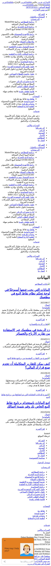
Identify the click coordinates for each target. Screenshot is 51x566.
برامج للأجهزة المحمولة (24, 34)
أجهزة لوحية (29, 101)
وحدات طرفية (28, 104)
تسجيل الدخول (43, 462)
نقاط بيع (30, 99)
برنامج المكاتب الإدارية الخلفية (21, 54)
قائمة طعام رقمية (26, 91)
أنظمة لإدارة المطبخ (25, 106)
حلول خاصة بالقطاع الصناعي (21, 74)
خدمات (36, 111)
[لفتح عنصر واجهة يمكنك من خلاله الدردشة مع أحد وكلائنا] (18, 551)
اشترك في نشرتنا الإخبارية (38, 564)
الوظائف (41, 138)
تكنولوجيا (46, 307)
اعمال (47, 305)
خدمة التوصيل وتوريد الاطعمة (21, 47)
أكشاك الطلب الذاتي (25, 86)
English (28, 2)
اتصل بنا (41, 140)
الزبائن (42, 130)
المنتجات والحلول (37, 17)
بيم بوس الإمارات (42, 561)
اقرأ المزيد (40, 320)
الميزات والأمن (33, 125)
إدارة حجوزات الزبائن (25, 81)
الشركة (41, 14)
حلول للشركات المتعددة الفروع (20, 66)
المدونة (42, 133)
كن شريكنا (40, 128)
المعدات (36, 96)
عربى (23, 2)
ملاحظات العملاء (27, 42)
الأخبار (42, 135)
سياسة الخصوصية (37, 458)
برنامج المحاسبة (27, 61)
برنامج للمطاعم (27, 22)
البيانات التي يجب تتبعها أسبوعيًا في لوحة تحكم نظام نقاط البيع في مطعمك (27, 293)
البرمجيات (35, 19)
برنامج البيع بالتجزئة (26, 27)
